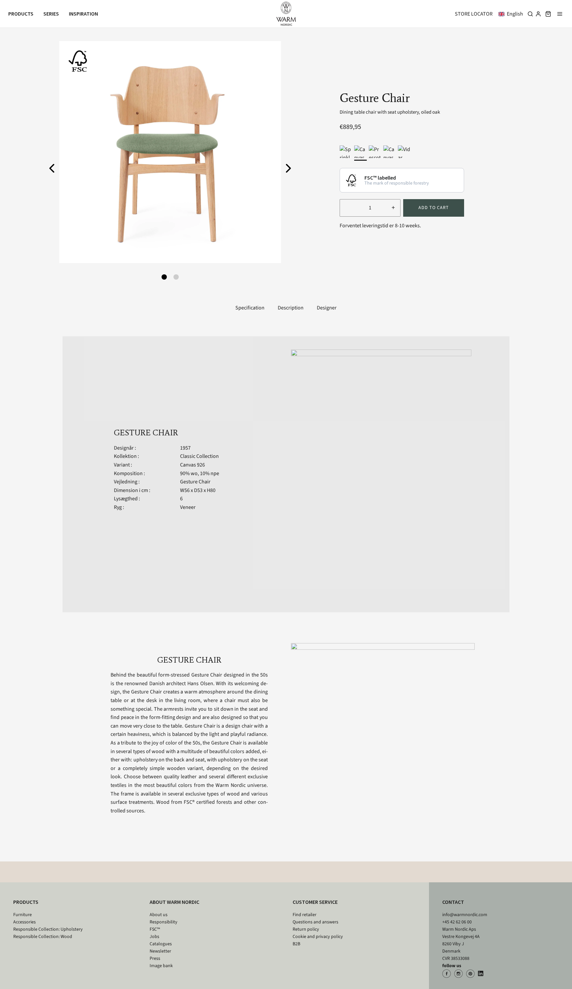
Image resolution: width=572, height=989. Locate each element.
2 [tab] (176, 277)
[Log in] (538, 14)
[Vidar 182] (404, 151)
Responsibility (163, 922)
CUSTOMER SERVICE (315, 902)
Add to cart (433, 207)
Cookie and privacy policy (318, 936)
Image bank (161, 965)
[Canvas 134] (389, 151)
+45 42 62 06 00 (457, 922)
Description (291, 307)
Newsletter (160, 951)
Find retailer (304, 914)
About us (158, 914)
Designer (327, 307)
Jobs (154, 936)
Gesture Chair (195, 481)
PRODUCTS (25, 902)
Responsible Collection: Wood (42, 936)
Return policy (306, 929)
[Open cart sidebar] (548, 13)
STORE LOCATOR (474, 14)
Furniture (22, 914)
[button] (512, 14)
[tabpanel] (170, 152)
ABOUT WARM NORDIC (174, 902)
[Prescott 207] (375, 151)
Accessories (24, 922)
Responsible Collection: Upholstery (48, 929)
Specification (249, 307)
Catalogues (161, 944)
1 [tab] (164, 277)
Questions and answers (315, 922)
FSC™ (155, 929)
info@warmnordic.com (464, 914)
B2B (296, 944)
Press (155, 958)
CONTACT (453, 902)
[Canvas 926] (360, 151)
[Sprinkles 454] (346, 151)
